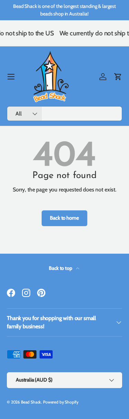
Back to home (64, 218)
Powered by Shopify (60, 402)
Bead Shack (31, 402)
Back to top (61, 268)
